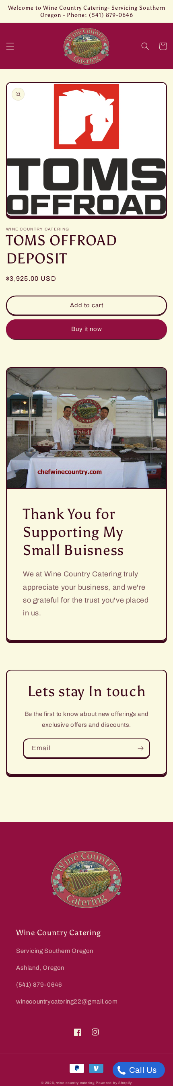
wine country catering (75, 1083)
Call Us (142, 1069)
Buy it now (86, 329)
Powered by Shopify (114, 1083)
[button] (10, 46)
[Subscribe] (140, 748)
